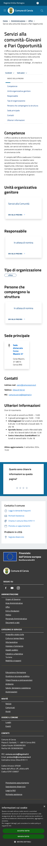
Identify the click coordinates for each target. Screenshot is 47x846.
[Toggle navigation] (4, 10)
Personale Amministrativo (16, 618)
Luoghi (8, 722)
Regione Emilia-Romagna (14, 2)
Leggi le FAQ (11, 790)
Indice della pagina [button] (15, 78)
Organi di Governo (13, 599)
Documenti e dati (13, 622)
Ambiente (9, 684)
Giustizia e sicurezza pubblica (17, 676)
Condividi (8, 73)
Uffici (30, 20)
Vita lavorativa (11, 642)
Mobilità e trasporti (13, 660)
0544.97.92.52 (19, 389)
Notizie (8, 703)
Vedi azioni (21, 73)
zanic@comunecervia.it (26, 385)
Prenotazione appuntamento (17, 782)
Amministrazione (18, 20)
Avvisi (8, 711)
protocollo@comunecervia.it (19, 757)
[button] (23, 841)
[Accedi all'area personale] (37, 3)
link (10, 826)
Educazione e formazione (16, 672)
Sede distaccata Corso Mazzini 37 (18, 350)
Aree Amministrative (14, 603)
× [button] (44, 806)
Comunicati (10, 707)
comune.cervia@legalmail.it (20, 394)
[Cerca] (41, 10)
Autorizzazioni (11, 691)
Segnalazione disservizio (15, 786)
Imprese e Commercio (14, 646)
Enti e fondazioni (12, 610)
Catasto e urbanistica (14, 653)
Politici (8, 614)
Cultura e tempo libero (15, 638)
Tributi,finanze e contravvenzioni (19, 680)
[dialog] (23, 825)
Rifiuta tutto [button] (23, 836)
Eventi (8, 726)
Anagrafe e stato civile (15, 634)
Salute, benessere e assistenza (18, 687)
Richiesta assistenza (14, 794)
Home (5, 20)
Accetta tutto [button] (23, 831)
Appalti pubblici (12, 649)
